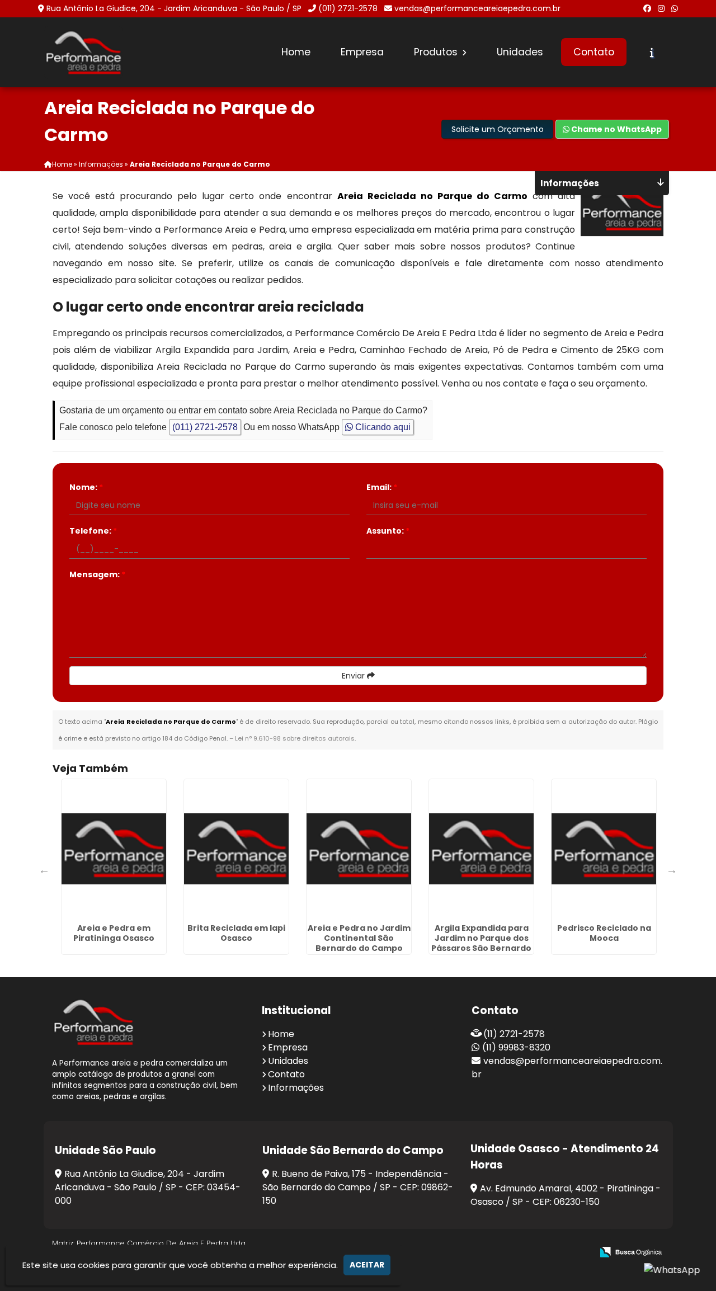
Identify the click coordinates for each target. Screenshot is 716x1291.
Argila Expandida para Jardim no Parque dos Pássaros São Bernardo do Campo (481, 943)
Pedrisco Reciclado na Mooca (604, 933)
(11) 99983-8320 (516, 1047)
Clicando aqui (382, 427)
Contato (593, 52)
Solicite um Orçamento (497, 129)
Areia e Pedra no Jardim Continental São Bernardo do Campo (359, 938)
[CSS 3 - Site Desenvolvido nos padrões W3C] (541, 1252)
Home (295, 52)
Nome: (86, 487)
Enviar (354, 675)
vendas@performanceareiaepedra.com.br (477, 8)
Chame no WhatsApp (615, 129)
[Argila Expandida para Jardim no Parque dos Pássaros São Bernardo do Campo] (481, 849)
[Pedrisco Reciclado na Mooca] (604, 849)
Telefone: (93, 530)
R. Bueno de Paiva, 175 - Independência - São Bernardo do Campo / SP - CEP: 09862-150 (357, 1187)
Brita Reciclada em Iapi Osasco (236, 933)
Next (671, 869)
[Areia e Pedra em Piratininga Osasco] (114, 849)
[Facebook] (647, 8)
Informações (296, 1087)
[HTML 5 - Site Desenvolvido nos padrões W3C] (502, 1252)
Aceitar (367, 1264)
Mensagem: (97, 574)
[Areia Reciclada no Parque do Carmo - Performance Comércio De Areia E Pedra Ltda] (83, 52)
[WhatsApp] (674, 8)
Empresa (362, 52)
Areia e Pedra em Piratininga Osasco (113, 933)
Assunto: (387, 530)
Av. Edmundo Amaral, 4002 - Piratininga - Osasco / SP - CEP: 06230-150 (565, 1195)
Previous (44, 869)
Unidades (520, 52)
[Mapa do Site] (473, 1252)
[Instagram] (661, 8)
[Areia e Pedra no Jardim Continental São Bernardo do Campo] (359, 849)
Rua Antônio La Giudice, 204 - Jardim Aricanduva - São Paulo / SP (174, 8)
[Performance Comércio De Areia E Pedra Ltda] (93, 1022)
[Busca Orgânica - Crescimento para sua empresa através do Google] (631, 1251)
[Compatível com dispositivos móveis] (579, 1252)
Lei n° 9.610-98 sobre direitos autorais (295, 738)
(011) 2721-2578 (348, 8)
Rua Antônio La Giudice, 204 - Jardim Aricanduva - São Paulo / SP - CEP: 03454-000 (148, 1187)
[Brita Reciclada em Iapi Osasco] (236, 849)
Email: (381, 487)
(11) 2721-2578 (514, 1034)
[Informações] (652, 52)
